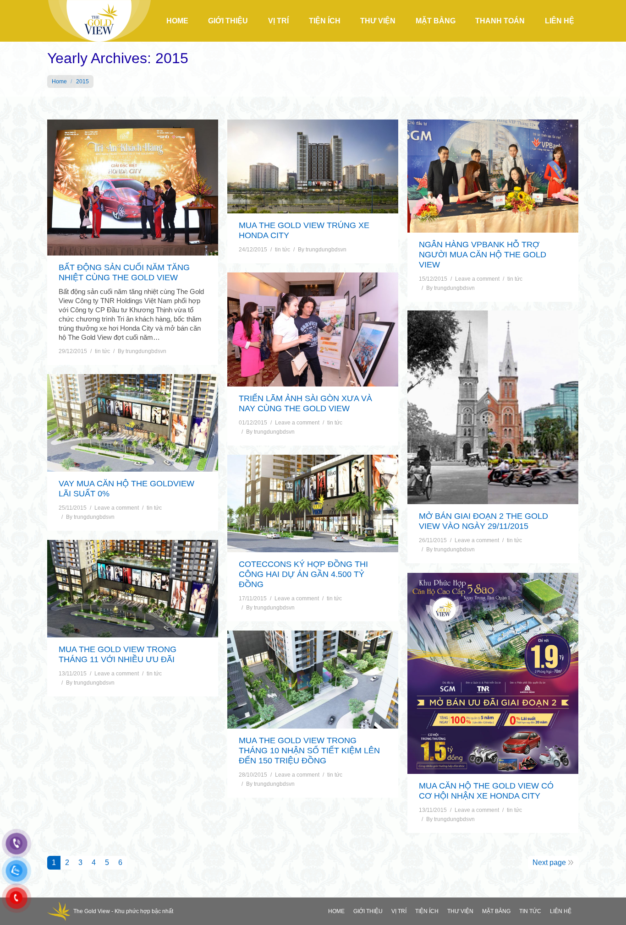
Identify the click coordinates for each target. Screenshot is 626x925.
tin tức (102, 351)
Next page (549, 862)
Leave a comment (477, 279)
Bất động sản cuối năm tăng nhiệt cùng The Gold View (124, 272)
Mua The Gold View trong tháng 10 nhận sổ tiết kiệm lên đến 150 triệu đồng (309, 750)
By (142, 351)
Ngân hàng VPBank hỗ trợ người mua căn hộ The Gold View (482, 254)
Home (59, 81)
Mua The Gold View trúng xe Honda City (304, 230)
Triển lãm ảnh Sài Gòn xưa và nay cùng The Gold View (305, 403)
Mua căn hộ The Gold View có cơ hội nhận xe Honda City (486, 790)
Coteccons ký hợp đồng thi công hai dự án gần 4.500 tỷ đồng (303, 574)
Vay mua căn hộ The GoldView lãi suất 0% (126, 488)
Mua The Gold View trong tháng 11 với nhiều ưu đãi (117, 654)
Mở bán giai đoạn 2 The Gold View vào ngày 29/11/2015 (483, 521)
